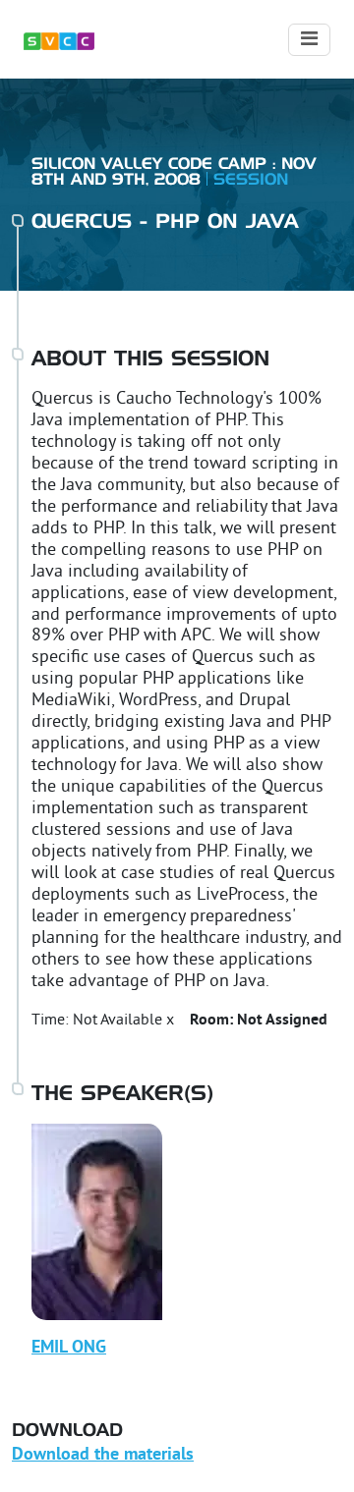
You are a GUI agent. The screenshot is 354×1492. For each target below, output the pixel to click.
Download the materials (103, 1455)
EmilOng (68, 1348)
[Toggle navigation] (309, 40)
